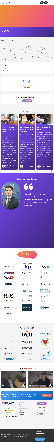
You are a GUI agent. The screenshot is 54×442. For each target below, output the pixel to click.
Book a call (41, 403)
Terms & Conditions (7, 423)
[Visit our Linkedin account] (6, 416)
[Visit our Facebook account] (10, 416)
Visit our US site (11, 425)
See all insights (46, 171)
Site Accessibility (6, 421)
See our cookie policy (21, 436)
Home (2, 40)
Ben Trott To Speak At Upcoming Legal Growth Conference (27, 129)
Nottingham (6, 70)
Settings (39, 431)
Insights (21, 412)
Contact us (47, 395)
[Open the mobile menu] (50, 2)
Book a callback (27, 100)
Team (21, 410)
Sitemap (5, 425)
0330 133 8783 (41, 407)
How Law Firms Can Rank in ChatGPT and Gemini (8, 129)
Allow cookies (39, 439)
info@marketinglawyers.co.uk (44, 410)
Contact (21, 414)
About (21, 406)
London (5, 68)
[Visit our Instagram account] (16, 416)
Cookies (15, 423)
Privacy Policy (14, 421)
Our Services (23, 408)
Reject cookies (40, 435)
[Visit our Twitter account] (3, 416)
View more (48, 319)
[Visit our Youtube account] (13, 416)
